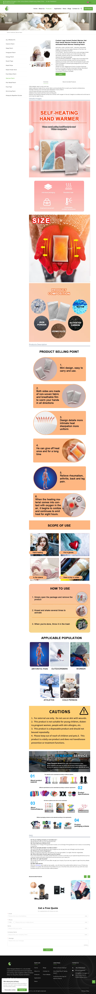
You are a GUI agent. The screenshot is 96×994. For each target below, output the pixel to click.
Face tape (9, 87)
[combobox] (11, 922)
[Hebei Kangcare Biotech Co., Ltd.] (9, 8)
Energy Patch (10, 57)
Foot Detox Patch (11, 74)
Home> (8, 32)
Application (57, 8)
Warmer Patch (19, 32)
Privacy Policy (85, 991)
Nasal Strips (9, 65)
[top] (93, 981)
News (64, 8)
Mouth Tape (9, 61)
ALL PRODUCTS (10, 40)
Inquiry (60, 74)
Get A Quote (88, 8)
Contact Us (75, 8)
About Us (41, 8)
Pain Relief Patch (11, 82)
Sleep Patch (9, 48)
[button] (85, 876)
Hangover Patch (11, 52)
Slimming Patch (11, 91)
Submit (48, 949)
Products (48, 8)
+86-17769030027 (51, 1)
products (38, 865)
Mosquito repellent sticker (14, 95)
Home (35, 8)
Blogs (69, 8)
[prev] (30, 64)
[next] (51, 64)
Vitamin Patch (10, 44)
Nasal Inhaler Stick (11, 69)
